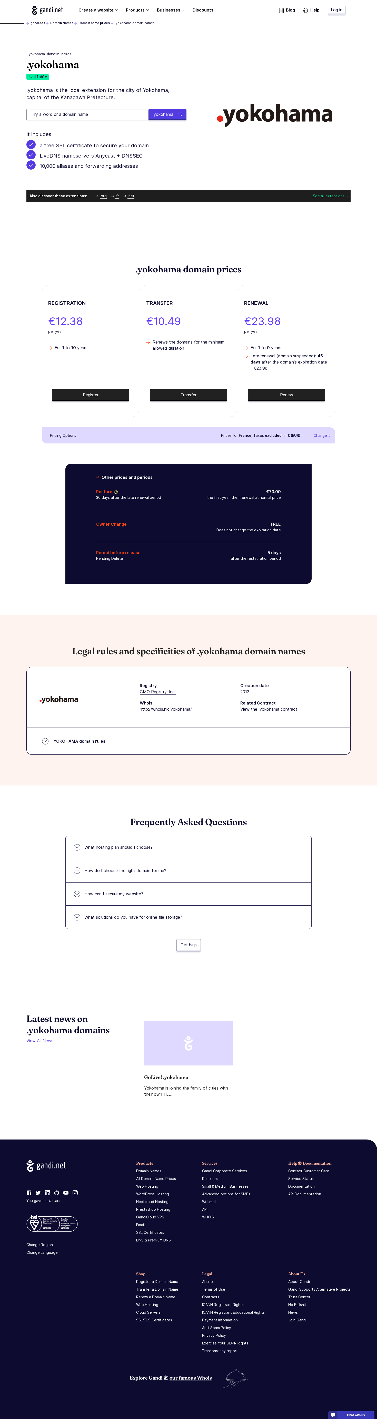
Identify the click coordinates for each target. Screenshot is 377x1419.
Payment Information (220, 1320)
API (204, 1209)
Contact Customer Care (308, 1171)
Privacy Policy (214, 1335)
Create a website (96, 10)
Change (320, 435)
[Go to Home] (47, 10)
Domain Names (61, 23)
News (293, 1312)
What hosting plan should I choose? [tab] (118, 847)
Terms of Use (213, 1289)
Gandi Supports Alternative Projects (319, 1289)
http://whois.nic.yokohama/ (166, 709)
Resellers (210, 1178)
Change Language (42, 1252)
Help (315, 10)
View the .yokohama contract (268, 709)
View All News (39, 1040)
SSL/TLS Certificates (154, 1320)
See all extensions (328, 196)
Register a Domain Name (157, 1281)
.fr (117, 196)
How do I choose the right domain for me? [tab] (125, 870)
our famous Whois (191, 1377)
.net (130, 196)
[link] (29, 1193)
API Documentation (304, 1194)
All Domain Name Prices (156, 1178)
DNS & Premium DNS (153, 1240)
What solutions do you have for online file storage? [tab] (133, 917)
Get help (189, 944)
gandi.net (38, 23)
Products (135, 10)
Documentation (301, 1186)
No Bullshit (297, 1304)
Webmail (209, 1201)
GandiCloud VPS (150, 1217)
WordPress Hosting (152, 1194)
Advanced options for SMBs (226, 1194)
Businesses (168, 10)
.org (103, 196)
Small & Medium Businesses (225, 1186)
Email (140, 1225)
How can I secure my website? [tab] (113, 893)
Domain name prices (94, 23)
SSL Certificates (150, 1232)
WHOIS (208, 1217)
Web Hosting (147, 1186)
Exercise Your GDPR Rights (225, 1343)
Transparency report (220, 1351)
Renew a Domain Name (155, 1297)
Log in (336, 9)
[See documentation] (115, 492)
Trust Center (299, 1297)
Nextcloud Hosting (152, 1201)
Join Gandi (297, 1320)
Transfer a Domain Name (157, 1289)
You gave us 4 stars (43, 1200)
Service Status (301, 1178)
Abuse (207, 1281)
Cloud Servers (148, 1312)
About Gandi (299, 1281)
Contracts (210, 1297)
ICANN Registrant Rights (223, 1304)
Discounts (203, 10)
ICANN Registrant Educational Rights (233, 1312)
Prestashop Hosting (153, 1209)
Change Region (39, 1244)
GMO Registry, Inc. (158, 691)
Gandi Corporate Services (224, 1171)
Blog (290, 10)
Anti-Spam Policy (216, 1327)
